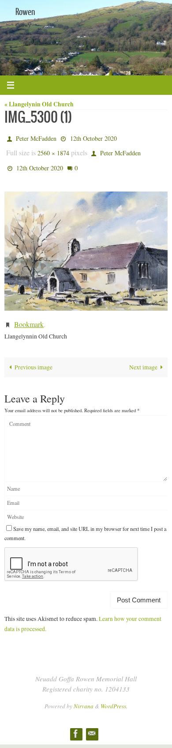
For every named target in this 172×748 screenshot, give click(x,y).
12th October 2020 (93, 137)
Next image (143, 359)
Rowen (25, 12)
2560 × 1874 (53, 150)
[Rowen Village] (76, 725)
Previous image (33, 359)
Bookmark (29, 316)
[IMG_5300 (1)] (86, 245)
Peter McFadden (36, 137)
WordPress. (114, 698)
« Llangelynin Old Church (39, 104)
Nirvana (83, 698)
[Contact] (91, 725)
